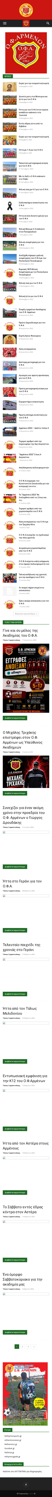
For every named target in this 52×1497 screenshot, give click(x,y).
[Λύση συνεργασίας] (10, 352)
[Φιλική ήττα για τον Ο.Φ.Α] (10, 300)
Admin (31, 1493)
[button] (4, 23)
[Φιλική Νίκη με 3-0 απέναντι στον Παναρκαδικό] (10, 232)
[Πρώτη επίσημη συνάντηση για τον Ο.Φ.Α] (10, 418)
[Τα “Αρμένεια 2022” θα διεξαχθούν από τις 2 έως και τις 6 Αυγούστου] (10, 498)
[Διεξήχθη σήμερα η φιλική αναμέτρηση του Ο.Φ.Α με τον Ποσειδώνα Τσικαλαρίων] (10, 259)
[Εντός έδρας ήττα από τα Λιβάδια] (10, 127)
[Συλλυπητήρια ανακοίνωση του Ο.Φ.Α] (10, 206)
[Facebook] (26, 1484)
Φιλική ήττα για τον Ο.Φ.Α (31, 296)
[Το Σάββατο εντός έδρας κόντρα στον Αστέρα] (26, 1237)
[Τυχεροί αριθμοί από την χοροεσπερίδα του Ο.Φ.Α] (10, 512)
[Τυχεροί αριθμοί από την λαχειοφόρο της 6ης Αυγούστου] (10, 445)
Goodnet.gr (9, 1448)
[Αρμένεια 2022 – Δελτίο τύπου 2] (10, 431)
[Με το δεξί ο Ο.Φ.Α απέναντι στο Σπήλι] (10, 180)
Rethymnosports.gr (13, 1436)
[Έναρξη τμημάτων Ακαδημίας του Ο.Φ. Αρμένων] (10, 313)
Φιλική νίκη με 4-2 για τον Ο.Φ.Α (33, 189)
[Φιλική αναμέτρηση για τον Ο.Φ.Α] (10, 245)
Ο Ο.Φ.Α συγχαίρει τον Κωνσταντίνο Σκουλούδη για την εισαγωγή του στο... (34, 483)
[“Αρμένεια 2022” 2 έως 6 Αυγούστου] (10, 458)
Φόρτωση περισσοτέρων (25, 614)
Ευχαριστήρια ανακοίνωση (31, 402)
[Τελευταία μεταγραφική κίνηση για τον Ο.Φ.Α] (10, 166)
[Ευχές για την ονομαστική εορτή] (10, 87)
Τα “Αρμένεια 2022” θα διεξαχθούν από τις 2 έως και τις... (33, 497)
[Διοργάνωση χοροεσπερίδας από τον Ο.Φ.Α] (10, 551)
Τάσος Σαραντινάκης (11, 640)
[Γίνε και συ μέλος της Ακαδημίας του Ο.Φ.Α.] (26, 678)
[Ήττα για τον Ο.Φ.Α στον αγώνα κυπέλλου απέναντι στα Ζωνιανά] (10, 113)
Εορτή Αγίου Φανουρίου (30, 336)
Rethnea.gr (9, 1452)
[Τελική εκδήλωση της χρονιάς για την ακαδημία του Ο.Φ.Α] (10, 578)
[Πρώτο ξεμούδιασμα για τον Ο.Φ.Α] (10, 326)
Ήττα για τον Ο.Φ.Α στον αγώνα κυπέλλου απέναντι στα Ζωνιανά (33, 112)
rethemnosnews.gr (12, 1440)
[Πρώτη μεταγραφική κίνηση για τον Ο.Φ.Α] (10, 392)
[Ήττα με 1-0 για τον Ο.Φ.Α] (10, 153)
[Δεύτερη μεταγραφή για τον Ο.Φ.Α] (10, 365)
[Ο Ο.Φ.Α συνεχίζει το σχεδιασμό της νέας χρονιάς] (10, 538)
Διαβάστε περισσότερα (15, 718)
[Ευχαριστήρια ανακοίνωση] (10, 405)
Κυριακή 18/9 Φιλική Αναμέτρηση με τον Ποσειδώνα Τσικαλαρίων (33, 272)
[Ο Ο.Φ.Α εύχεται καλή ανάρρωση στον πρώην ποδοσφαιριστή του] (10, 565)
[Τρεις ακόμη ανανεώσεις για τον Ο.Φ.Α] (10, 604)
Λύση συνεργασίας (27, 349)
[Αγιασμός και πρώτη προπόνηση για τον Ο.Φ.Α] (10, 379)
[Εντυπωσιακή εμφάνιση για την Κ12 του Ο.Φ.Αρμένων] (26, 1106)
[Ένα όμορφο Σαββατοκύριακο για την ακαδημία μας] (26, 1310)
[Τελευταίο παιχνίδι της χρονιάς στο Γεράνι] (26, 973)
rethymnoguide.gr (12, 1456)
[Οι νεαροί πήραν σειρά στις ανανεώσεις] (10, 591)
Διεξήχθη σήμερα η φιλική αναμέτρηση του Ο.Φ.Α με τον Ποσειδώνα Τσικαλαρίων (32, 258)
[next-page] (34, 1346)
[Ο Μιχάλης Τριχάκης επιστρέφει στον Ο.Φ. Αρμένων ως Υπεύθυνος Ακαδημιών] (26, 772)
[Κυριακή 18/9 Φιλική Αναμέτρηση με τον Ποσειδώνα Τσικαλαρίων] (10, 272)
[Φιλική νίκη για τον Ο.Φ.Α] (10, 286)
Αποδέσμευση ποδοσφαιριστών (34, 468)
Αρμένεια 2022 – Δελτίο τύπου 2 (34, 428)
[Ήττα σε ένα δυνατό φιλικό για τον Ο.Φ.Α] (10, 219)
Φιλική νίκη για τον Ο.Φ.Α (30, 283)
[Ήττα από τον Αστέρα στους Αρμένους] (26, 1171)
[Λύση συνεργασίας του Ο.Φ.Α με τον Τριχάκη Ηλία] (10, 525)
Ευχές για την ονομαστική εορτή (34, 83)
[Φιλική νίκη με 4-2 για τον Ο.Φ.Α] (10, 193)
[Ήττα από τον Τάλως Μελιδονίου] (26, 1039)
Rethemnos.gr (10, 1444)
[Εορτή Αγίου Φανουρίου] (10, 339)
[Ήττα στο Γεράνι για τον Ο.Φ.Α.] (26, 909)
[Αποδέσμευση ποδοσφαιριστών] (10, 471)
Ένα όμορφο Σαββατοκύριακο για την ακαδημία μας (22, 1279)
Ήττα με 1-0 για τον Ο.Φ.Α (31, 150)
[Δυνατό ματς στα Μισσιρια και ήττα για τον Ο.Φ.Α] (10, 100)
